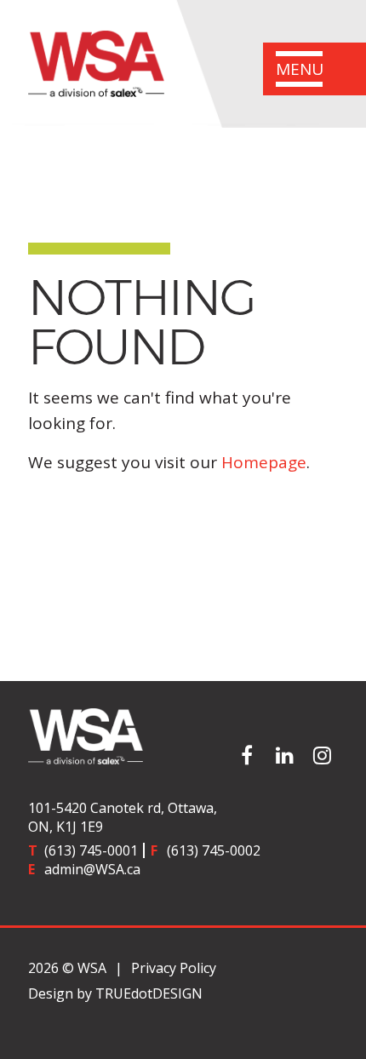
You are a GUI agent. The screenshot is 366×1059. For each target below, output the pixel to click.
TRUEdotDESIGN (149, 993)
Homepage (263, 462)
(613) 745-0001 (91, 850)
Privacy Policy (173, 968)
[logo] (183, 736)
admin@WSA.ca (92, 869)
